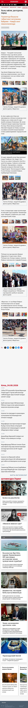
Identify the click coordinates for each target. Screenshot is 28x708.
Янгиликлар (5, 7)
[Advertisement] (14, 365)
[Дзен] (13, 348)
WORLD (15, 5)
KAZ (2, 5)
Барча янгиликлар (18, 475)
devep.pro (21, 706)
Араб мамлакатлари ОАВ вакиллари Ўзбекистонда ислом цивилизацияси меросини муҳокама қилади (13, 405)
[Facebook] (19, 348)
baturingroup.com (8, 706)
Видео (19, 7)
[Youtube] (21, 348)
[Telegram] (16, 348)
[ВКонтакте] (8, 348)
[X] (5, 348)
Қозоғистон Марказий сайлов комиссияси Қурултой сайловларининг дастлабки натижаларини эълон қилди (13, 459)
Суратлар (25, 7)
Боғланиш (4, 702)
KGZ (5, 5)
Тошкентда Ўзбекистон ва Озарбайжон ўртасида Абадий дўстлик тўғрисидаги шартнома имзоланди (13, 469)
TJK (7, 5)
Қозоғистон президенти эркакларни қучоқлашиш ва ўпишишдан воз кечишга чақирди (12, 415)
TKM (9, 5)
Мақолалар (13, 7)
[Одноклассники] (11, 348)
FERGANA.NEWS (14, 2)
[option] (5, 83)
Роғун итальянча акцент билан (8, 668)
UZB (12, 5)
